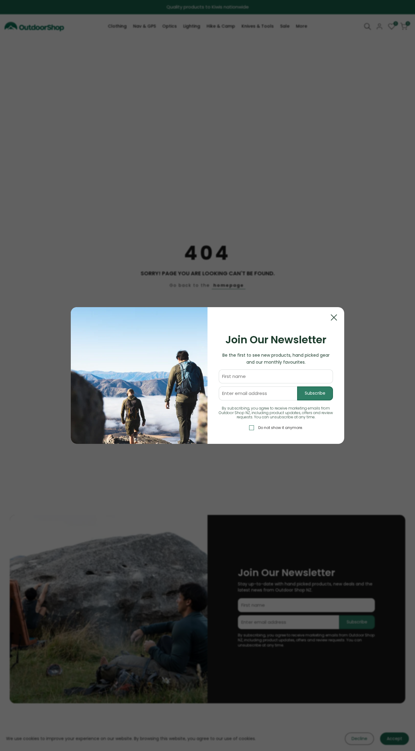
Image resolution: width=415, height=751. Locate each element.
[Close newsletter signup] (334, 317)
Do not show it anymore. (280, 427)
